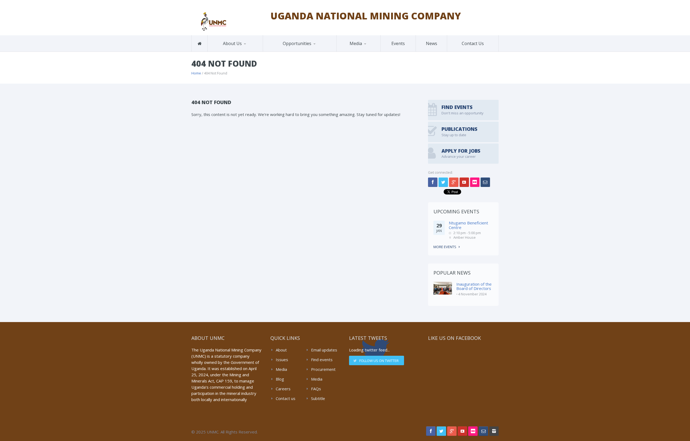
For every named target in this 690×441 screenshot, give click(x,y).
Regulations (363, 50)
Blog (280, 379)
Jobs (273, 51)
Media (281, 369)
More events (444, 246)
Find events (322, 359)
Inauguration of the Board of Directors (474, 286)
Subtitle (318, 398)
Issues (282, 359)
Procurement (323, 369)
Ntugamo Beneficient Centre (468, 225)
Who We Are (224, 51)
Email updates (324, 350)
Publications (353, 51)
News (431, 43)
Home (196, 73)
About (281, 350)
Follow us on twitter (379, 360)
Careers (283, 388)
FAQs (316, 388)
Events (398, 43)
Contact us (285, 398)
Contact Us (473, 43)
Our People (234, 50)
